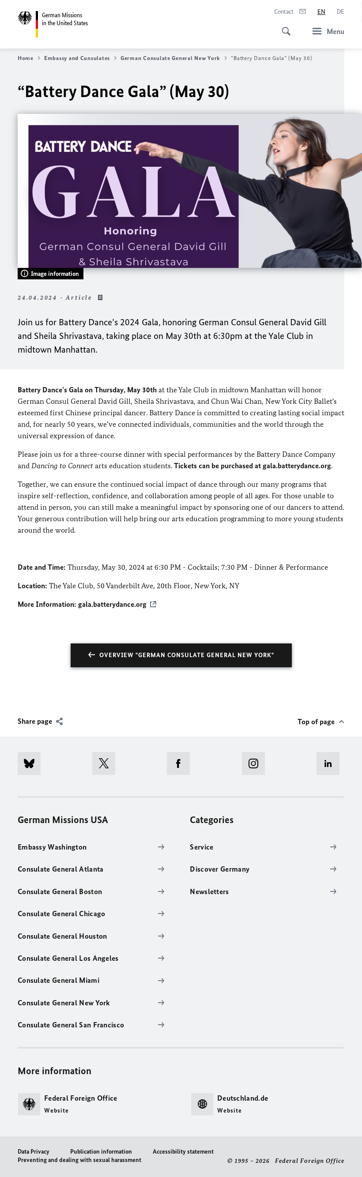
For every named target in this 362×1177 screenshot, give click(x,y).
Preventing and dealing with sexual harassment (79, 1160)
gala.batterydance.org (112, 604)
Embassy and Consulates (77, 58)
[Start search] (283, 26)
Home (26, 58)
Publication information (101, 1151)
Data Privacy (33, 1151)
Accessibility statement (183, 1151)
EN (321, 11)
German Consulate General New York (170, 58)
